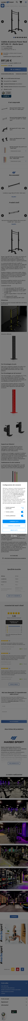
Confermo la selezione (14, 525)
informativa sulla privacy (18, 493)
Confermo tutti (14, 521)
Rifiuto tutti (14, 530)
